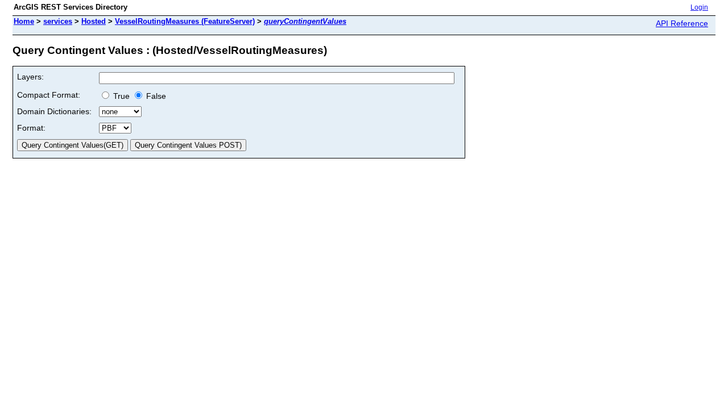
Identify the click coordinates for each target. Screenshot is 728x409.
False (155, 96)
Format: (31, 127)
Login (699, 7)
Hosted (93, 21)
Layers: (30, 76)
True (120, 96)
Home (24, 21)
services (57, 21)
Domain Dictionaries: (54, 111)
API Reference (682, 23)
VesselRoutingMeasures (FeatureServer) (185, 21)
